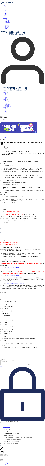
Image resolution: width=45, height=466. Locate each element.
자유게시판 (7, 108)
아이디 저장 (4, 456)
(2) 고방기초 (7, 104)
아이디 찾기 (5, 462)
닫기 (3, 423)
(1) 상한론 (7, 103)
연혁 (6, 97)
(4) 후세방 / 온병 (8, 106)
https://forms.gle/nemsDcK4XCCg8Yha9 (15, 283)
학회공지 (5, 99)
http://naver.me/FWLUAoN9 (12, 267)
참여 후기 (7, 111)
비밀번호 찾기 (5, 463)
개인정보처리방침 (6, 427)
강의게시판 (5, 101)
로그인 (4, 5)
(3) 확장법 (7, 105)
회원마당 (5, 107)
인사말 (6, 94)
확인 (1, 423)
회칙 (6, 98)
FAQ (6, 112)
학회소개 (5, 92)
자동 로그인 (4, 457)
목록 (1, 366)
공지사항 (6, 100)
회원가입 (4, 6)
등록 (29, 364)
